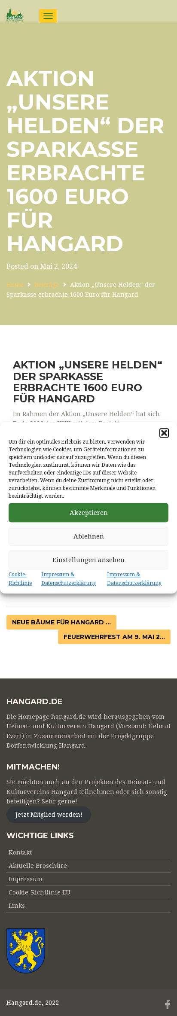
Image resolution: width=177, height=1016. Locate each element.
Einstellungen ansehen (88, 560)
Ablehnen (88, 536)
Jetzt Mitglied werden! (48, 814)
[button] (164, 433)
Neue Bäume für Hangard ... (61, 622)
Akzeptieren (89, 513)
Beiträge (46, 284)
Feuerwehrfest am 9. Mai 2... (114, 637)
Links (17, 905)
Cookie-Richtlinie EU (39, 892)
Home (15, 284)
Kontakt (20, 852)
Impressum (26, 879)
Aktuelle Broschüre (38, 865)
